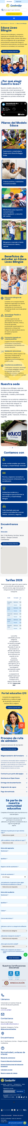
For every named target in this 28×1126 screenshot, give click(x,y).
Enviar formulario (14, 958)
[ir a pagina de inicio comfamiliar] (14, 5)
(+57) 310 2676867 (6, 1010)
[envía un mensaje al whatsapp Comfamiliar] (25, 955)
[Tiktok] (24, 1097)
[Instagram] (17, 1097)
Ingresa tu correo (8, 1088)
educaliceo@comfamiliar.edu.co (10, 1024)
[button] (14, 18)
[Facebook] (19, 1097)
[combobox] (14, 10)
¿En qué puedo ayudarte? (15, 1122)
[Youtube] (21, 1097)
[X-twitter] (26, 1097)
